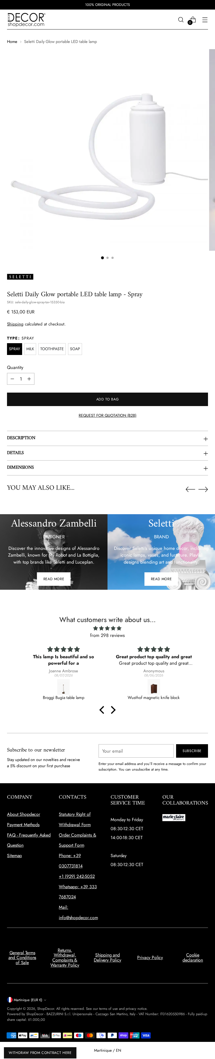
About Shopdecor (23, 814)
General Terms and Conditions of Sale (22, 957)
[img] (107, 628)
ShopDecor (45, 1008)
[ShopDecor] (26, 19)
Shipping (15, 324)
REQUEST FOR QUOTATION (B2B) (107, 415)
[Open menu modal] (205, 19)
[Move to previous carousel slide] (190, 489)
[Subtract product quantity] (12, 378)
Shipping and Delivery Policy (107, 957)
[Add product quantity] (29, 378)
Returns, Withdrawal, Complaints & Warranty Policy (64, 957)
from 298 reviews (107, 635)
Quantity (15, 367)
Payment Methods (23, 824)
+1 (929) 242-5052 (77, 876)
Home (12, 41)
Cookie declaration (193, 957)
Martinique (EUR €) (28, 1000)
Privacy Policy (150, 957)
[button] (102, 257)
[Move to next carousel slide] (203, 489)
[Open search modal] (181, 19)
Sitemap (14, 855)
